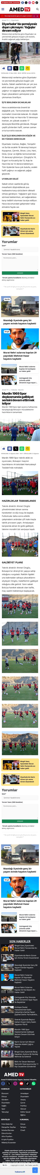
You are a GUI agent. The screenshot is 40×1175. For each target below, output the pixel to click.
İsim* (4, 246)
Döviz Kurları (7, 1133)
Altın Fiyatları (7, 1136)
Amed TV (5, 20)
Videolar (14, 390)
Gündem (5, 1099)
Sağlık (4, 1106)
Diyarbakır (15, 20)
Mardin (21, 390)
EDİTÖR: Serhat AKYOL (28, 73)
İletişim (23, 1127)
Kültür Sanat (25, 1112)
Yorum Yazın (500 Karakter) (12, 254)
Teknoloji (5, 1112)
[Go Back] (35, 1170)
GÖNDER (20, 273)
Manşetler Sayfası (9, 1127)
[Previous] (34, 16)
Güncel (23, 1109)
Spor (3, 1109)
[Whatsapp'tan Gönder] (21, 68)
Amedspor (24, 1093)
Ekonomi (5, 1093)
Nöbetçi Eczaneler (9, 1142)
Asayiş (23, 1099)
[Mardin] (20, 306)
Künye (22, 1124)
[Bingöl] (20, 339)
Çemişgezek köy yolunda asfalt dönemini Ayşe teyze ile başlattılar (28, 380)
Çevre (22, 1103)
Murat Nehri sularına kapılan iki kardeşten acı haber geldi (27, 369)
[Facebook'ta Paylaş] (9, 68)
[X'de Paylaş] (15, 68)
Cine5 (22, 1130)
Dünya (4, 1096)
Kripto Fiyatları (8, 1139)
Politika (23, 1106)
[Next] (37, 16)
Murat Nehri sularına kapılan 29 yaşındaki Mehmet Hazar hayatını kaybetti (22, 16)
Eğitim (23, 1115)
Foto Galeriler (7, 1124)
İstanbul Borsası (8, 1130)
